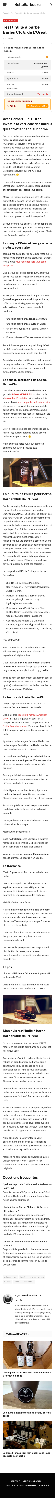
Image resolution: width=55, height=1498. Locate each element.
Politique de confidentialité (21, 1485)
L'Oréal (7, 1281)
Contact (15, 1481)
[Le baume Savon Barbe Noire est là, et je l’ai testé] (27, 1395)
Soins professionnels (24, 1281)
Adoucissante (10, 1277)
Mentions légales (32, 1481)
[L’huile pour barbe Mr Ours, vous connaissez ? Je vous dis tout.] (27, 1355)
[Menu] (4, 4)
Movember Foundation (16, 398)
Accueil (6, 13)
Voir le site (42, 94)
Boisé (22, 1277)
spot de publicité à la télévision (34, 402)
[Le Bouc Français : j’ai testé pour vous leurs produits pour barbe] (27, 1435)
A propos (44, 1485)
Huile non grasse (36, 1277)
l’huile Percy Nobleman (15, 726)
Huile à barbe (10, 20)
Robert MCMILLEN (21, 394)
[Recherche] (50, 4)
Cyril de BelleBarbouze (28, 1295)
